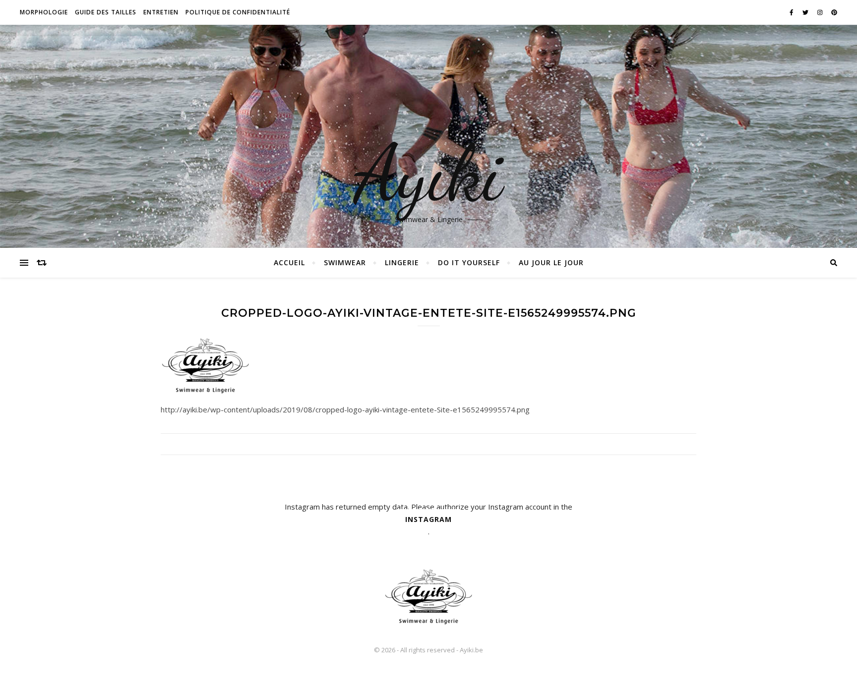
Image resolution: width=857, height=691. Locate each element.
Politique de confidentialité (237, 12)
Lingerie (402, 262)
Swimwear (345, 262)
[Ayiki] (428, 596)
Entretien (161, 12)
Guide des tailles (105, 12)
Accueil (289, 262)
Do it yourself (469, 262)
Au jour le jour (551, 262)
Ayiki (429, 173)
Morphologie (44, 12)
